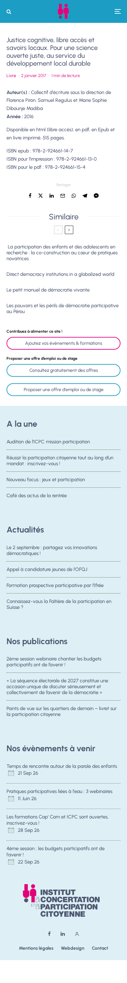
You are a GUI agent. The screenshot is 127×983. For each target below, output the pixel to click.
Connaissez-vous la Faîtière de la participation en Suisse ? (59, 604)
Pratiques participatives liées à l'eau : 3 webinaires (59, 791)
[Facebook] (49, 934)
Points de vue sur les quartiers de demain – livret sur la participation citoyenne (62, 711)
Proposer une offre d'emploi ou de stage (64, 389)
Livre (11, 75)
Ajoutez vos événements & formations (63, 343)
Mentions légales (36, 948)
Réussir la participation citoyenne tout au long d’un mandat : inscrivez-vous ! (60, 461)
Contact (100, 948)
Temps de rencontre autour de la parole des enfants (62, 766)
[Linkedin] (63, 934)
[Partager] (30, 195)
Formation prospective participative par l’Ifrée (55, 585)
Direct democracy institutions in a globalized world (60, 274)
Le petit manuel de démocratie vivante (48, 290)
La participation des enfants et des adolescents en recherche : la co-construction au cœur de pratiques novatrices (62, 253)
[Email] (62, 195)
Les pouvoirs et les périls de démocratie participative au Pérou (63, 308)
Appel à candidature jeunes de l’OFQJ (47, 569)
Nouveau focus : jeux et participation (46, 480)
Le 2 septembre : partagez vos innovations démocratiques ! (52, 550)
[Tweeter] (40, 195)
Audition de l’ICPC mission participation (48, 442)
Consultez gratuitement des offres (63, 370)
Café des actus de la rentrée (37, 496)
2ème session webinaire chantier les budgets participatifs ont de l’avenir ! (54, 662)
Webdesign (72, 948)
